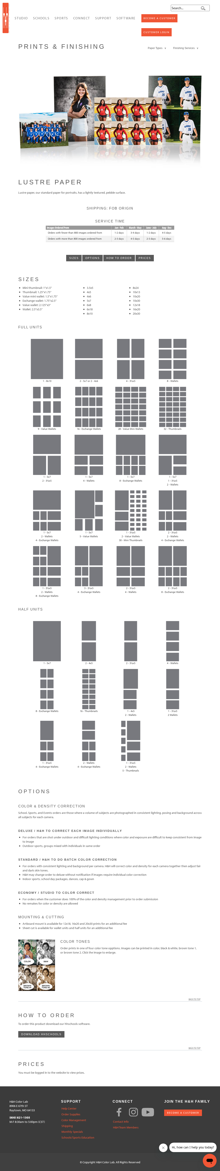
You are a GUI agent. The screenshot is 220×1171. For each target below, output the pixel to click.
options (92, 258)
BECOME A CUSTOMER (183, 1112)
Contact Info (121, 1121)
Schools (41, 18)
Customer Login (157, 32)
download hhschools (41, 1034)
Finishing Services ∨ (186, 48)
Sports (61, 18)
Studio (21, 18)
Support (103, 18)
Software (126, 18)
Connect (81, 18)
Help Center (68, 1108)
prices (145, 258)
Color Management (73, 1120)
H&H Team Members (126, 1127)
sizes (74, 258)
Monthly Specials (72, 1132)
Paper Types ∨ (157, 48)
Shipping (67, 1126)
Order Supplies (70, 1114)
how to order (119, 258)
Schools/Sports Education (77, 1137)
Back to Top (194, 999)
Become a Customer (159, 18)
